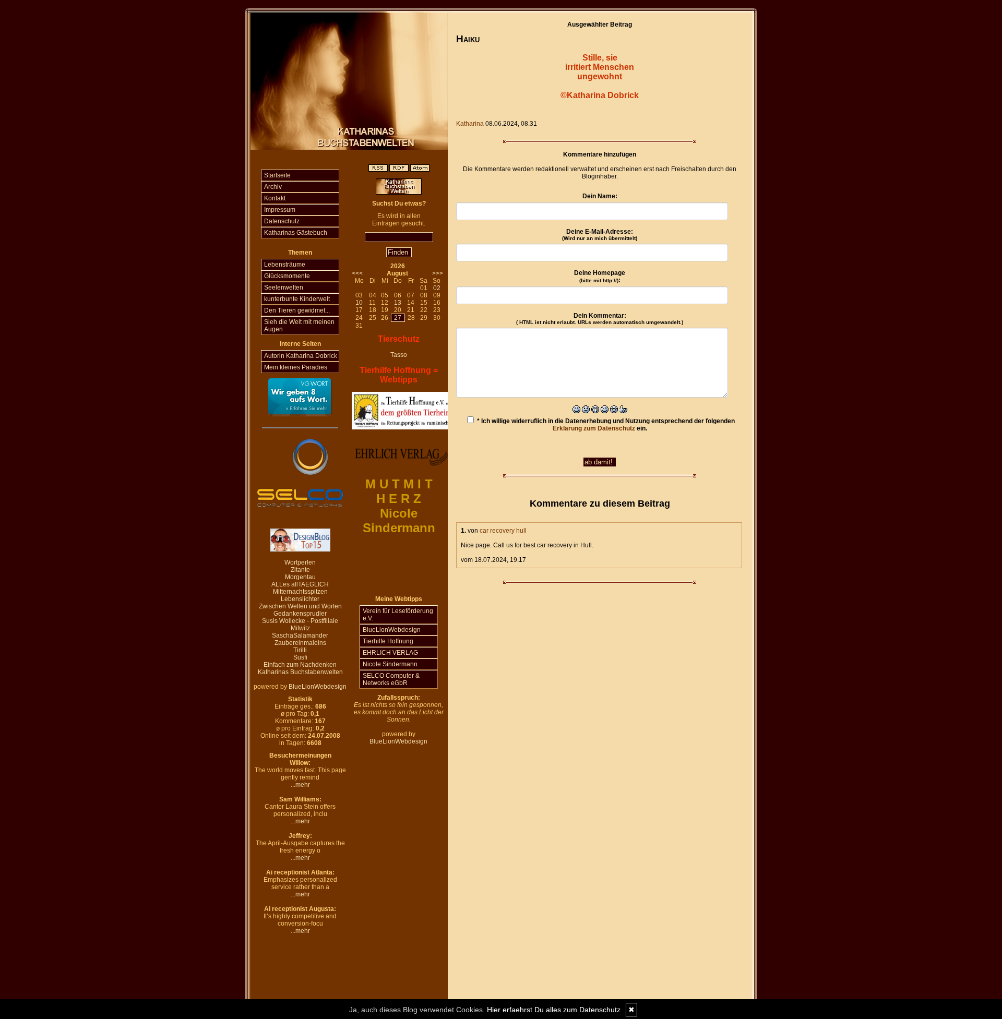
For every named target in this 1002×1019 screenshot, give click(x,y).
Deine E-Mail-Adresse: (599, 234)
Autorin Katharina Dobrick (300, 355)
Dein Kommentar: (599, 318)
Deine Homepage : (599, 276)
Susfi (300, 657)
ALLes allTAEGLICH (300, 584)
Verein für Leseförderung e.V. (398, 614)
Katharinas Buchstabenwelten (300, 672)
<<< (357, 273)
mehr (302, 784)
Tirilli (300, 650)
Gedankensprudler (300, 613)
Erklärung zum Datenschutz (594, 428)
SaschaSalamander (300, 635)
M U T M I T (399, 484)
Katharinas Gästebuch (295, 232)
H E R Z (398, 498)
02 (436, 288)
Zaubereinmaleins (300, 642)
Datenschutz (282, 221)
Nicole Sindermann (390, 664)
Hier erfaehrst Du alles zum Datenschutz (554, 1009)
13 (397, 302)
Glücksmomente (287, 276)
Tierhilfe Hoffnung (388, 641)
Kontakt (274, 198)
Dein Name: (599, 196)
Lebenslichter (300, 599)
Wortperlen (300, 562)
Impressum (279, 209)
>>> (437, 273)
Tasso (398, 354)
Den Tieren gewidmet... (297, 310)
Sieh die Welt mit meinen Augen (299, 325)
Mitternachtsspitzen (300, 591)
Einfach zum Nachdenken (300, 664)
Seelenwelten (283, 287)
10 (359, 302)
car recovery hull (503, 530)
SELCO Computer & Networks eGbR (391, 679)
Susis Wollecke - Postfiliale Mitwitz (300, 624)
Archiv (273, 186)
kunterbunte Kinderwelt (297, 299)
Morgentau (300, 577)
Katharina (470, 123)
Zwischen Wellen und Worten (300, 606)
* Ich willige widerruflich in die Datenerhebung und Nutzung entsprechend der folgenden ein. (605, 424)
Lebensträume (284, 264)
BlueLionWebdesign (318, 686)
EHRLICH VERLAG (390, 652)
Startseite (277, 175)
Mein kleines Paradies (295, 367)
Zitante (300, 569)
